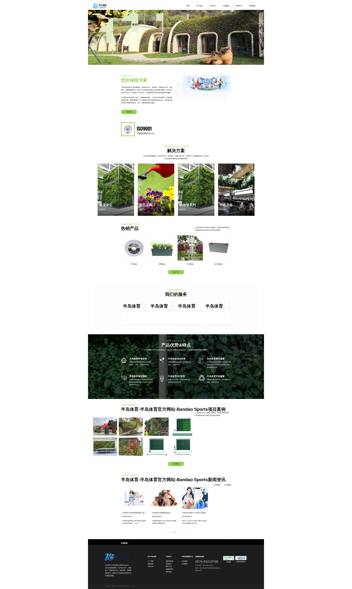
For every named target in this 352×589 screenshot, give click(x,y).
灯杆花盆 (162, 264)
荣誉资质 (150, 564)
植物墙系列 (147, 205)
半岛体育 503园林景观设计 (131, 513)
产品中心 (212, 6)
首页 (188, 6)
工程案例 (226, 6)
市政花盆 (185, 205)
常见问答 (150, 566)
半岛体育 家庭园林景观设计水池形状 (195, 513)
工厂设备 (150, 561)
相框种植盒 (227, 205)
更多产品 (176, 272)
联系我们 (252, 6)
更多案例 (176, 464)
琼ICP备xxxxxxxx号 (124, 586)
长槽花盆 (133, 264)
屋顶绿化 (169, 564)
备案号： (115, 586)
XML (133, 586)
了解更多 (129, 112)
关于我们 (199, 6)
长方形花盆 (190, 264)
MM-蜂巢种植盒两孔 (218, 264)
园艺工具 (169, 566)
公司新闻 (216, 485)
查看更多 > (102, 209)
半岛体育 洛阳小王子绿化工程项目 (164, 513)
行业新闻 (227, 485)
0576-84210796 (206, 561)
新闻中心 (239, 6)
